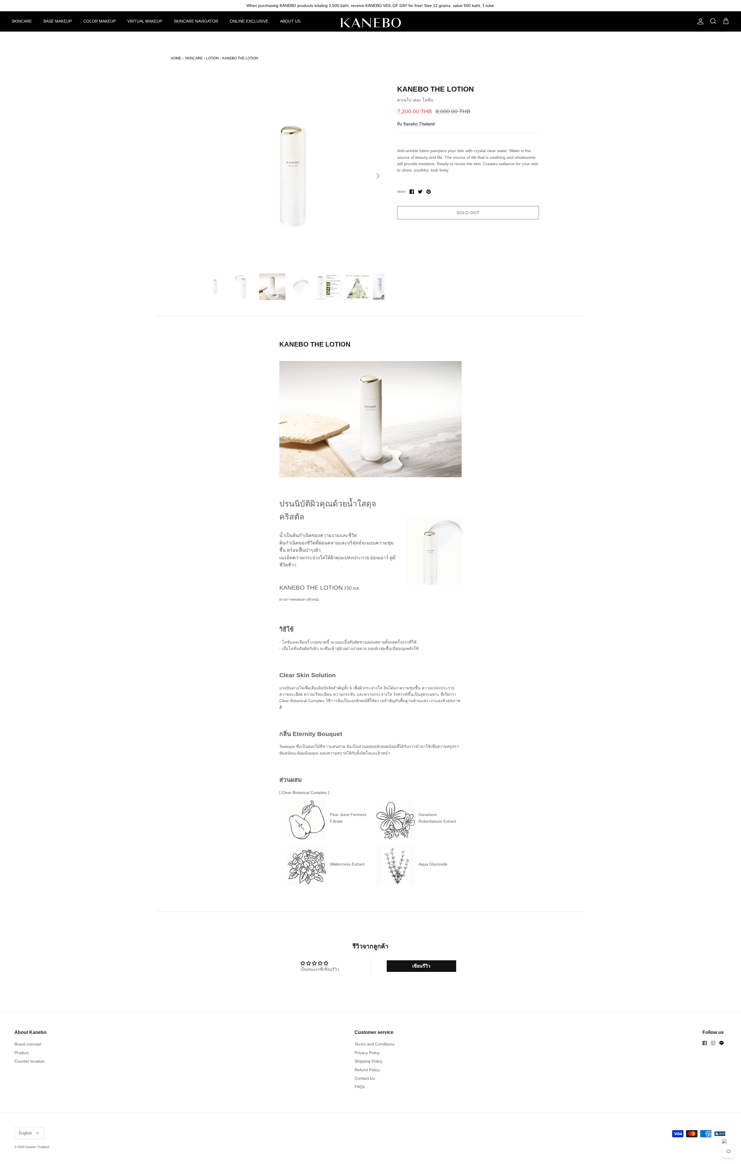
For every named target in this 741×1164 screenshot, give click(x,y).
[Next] (378, 176)
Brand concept (27, 1044)
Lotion (212, 58)
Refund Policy (367, 1070)
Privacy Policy (367, 1052)
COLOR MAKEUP (99, 21)
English (25, 1133)
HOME (176, 58)
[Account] (699, 21)
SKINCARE (22, 21)
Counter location (29, 1061)
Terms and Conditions (375, 1044)
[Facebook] (705, 1043)
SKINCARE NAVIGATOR (196, 21)
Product (21, 1052)
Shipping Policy (368, 1061)
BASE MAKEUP (57, 21)
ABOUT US (290, 21)
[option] (293, 176)
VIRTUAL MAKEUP (144, 21)
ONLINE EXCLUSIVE (249, 21)
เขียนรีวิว (421, 965)
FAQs (360, 1086)
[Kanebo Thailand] (370, 22)
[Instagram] (713, 1043)
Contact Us (365, 1078)
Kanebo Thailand (419, 123)
